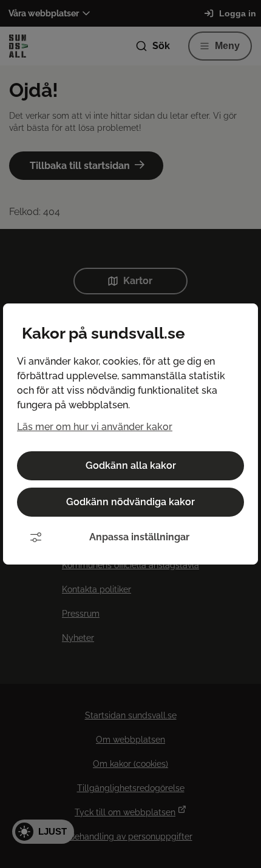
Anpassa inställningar (139, 537)
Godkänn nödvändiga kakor (130, 502)
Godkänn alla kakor (131, 465)
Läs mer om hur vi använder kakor (94, 426)
